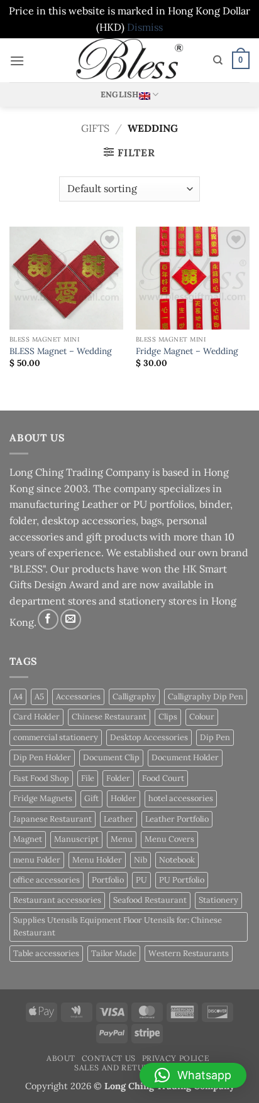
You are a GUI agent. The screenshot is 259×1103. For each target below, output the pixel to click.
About (61, 1058)
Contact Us (109, 1058)
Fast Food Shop (41, 778)
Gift (91, 798)
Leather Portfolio (177, 819)
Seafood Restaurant (150, 900)
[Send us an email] (70, 619)
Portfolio (108, 879)
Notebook (177, 859)
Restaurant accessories (57, 900)
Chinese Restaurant (109, 716)
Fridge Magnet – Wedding (187, 351)
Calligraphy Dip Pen (205, 696)
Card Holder (36, 716)
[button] (17, 60)
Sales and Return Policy (131, 1067)
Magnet (27, 839)
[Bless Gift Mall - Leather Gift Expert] (129, 60)
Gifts (95, 128)
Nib (140, 859)
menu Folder (36, 859)
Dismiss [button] (145, 27)
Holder (123, 798)
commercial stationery (55, 737)
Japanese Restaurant (52, 819)
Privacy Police (176, 1058)
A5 (39, 696)
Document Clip (111, 757)
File (87, 778)
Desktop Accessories (149, 737)
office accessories (46, 879)
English (120, 94)
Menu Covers (169, 839)
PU (141, 879)
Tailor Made (113, 953)
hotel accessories (180, 798)
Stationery (218, 900)
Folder (118, 778)
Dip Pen (215, 737)
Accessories (78, 696)
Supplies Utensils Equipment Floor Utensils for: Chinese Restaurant (117, 926)
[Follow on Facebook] (48, 619)
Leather (118, 819)
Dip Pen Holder (42, 757)
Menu (122, 839)
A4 (18, 696)
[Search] (218, 60)
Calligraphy (134, 696)
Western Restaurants (188, 953)
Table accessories (46, 953)
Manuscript (76, 839)
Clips (167, 716)
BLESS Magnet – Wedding (60, 351)
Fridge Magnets (42, 798)
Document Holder (185, 757)
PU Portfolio (181, 879)
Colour (201, 716)
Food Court (163, 778)
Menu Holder (97, 859)
